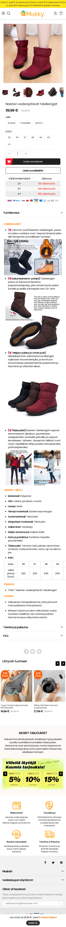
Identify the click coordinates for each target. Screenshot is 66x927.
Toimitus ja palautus (15, 627)
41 (9, 144)
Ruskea (12, 123)
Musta (38, 123)
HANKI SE (33, 923)
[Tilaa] (59, 903)
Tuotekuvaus (11, 213)
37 (25, 137)
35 (9, 137)
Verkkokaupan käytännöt (17, 880)
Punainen (25, 123)
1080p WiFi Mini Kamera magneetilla (46, 706)
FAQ (5, 636)
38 (32, 137)
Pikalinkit (7, 871)
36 (17, 137)
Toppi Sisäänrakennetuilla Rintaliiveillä (14, 706)
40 (48, 137)
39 (40, 137)
